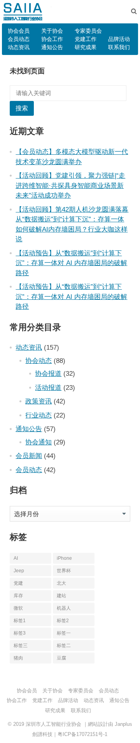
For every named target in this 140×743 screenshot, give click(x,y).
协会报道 (48, 373)
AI (16, 558)
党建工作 (85, 39)
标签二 (64, 645)
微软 (18, 608)
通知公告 (52, 47)
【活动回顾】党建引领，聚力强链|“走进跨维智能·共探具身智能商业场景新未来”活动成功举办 (70, 185)
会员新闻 (29, 455)
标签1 (20, 620)
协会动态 (38, 360)
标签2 (63, 620)
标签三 (21, 645)
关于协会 (52, 31)
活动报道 (48, 387)
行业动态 (38, 415)
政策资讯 (38, 401)
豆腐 (61, 658)
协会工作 (52, 39)
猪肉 (18, 658)
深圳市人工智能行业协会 (53, 724)
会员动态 (19, 39)
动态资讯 (19, 47)
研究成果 (85, 47)
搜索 (22, 108)
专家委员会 (88, 31)
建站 (61, 595)
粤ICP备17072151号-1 (82, 734)
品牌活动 (119, 39)
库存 (18, 595)
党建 (18, 583)
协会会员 (19, 31)
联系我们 (119, 47)
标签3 (20, 633)
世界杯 (64, 570)
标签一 (64, 633)
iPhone (64, 558)
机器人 (64, 608)
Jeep (19, 570)
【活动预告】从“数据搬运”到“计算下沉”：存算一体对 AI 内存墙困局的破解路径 (71, 262)
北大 (61, 583)
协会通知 (38, 442)
